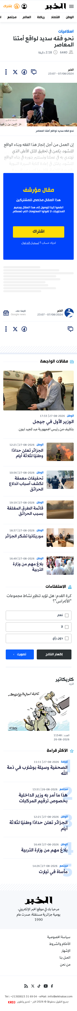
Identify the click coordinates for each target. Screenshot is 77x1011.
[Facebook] (52, 986)
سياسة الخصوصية (58, 937)
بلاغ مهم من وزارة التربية (28, 566)
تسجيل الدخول (30, 243)
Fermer (71, 6)
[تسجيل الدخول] (24, 6)
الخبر (71, 69)
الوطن (70, 17)
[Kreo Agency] (12, 1002)
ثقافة (64, 761)
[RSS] (26, 986)
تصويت (21, 654)
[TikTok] (39, 986)
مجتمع (11, 17)
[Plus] (6, 72)
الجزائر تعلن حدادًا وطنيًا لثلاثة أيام (27, 453)
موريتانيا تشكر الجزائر (24, 536)
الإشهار (65, 951)
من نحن (65, 965)
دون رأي (58, 638)
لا (62, 627)
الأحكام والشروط (59, 944)
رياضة (41, 17)
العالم (27, 17)
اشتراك (39, 232)
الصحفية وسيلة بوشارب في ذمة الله (37, 770)
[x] (15, 72)
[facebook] (24, 72)
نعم (60, 615)
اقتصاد (55, 17)
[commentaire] (33, 72)
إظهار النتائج (54, 654)
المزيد (71, 684)
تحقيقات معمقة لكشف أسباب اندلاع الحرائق (26, 484)
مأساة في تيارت (53, 872)
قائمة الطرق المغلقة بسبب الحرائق (25, 511)
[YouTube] (46, 986)
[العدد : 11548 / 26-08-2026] (38, 711)
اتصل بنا (65, 958)
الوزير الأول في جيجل (53, 422)
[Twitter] (32, 986)
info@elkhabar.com (60, 997)
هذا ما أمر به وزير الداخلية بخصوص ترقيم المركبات (43, 798)
